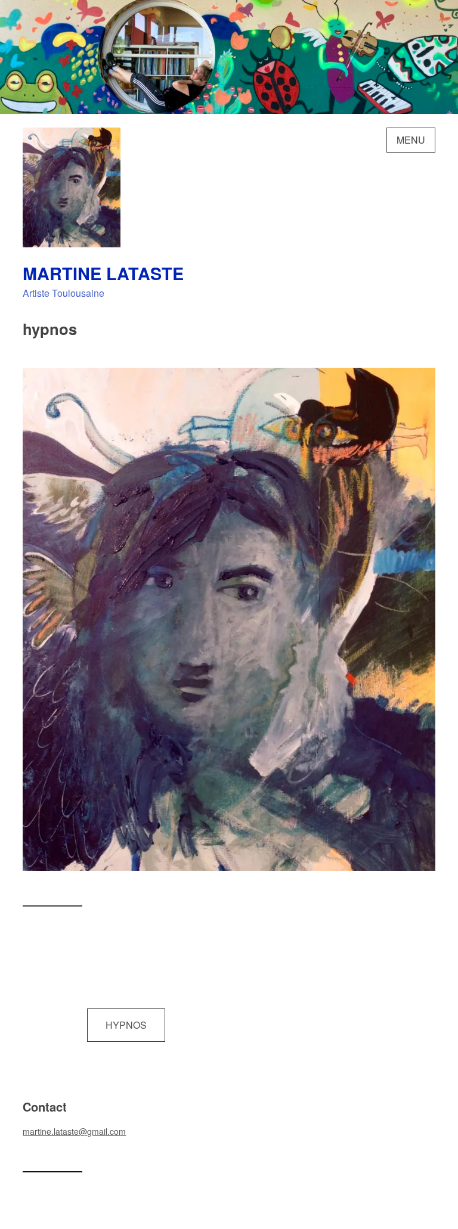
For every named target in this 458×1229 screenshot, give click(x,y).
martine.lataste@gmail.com (74, 1131)
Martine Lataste (103, 273)
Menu (411, 140)
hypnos (126, 1025)
